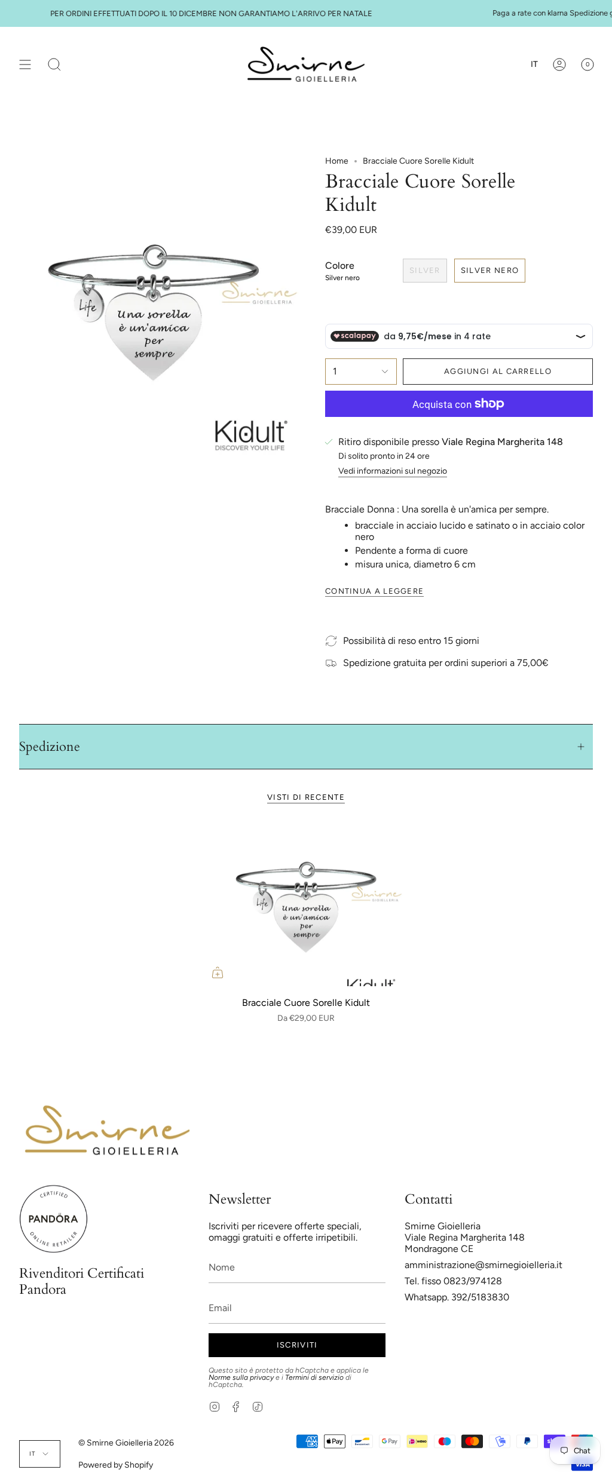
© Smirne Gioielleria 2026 (126, 1443)
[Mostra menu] (25, 64)
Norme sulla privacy (241, 1377)
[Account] (559, 64)
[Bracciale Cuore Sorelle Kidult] (306, 904)
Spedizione (49, 747)
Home (336, 161)
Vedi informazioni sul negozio (392, 471)
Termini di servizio (314, 1377)
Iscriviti (297, 1344)
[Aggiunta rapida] (217, 972)
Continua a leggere (374, 591)
